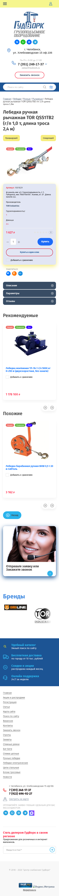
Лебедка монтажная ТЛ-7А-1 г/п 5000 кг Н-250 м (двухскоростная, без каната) (28, 369)
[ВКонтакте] (8, 273)
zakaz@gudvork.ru (31, 67)
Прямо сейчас (50, 573)
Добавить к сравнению (22, 260)
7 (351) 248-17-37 (31, 64)
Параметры (12, 293)
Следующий (48, 138)
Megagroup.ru (29, 890)
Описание (11, 285)
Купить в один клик (29, 252)
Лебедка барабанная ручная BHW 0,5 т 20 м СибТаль (29, 467)
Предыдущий (11, 138)
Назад (14, 515)
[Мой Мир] (20, 273)
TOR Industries (12, 206)
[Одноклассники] (14, 273)
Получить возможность (52, 849)
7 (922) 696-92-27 (20, 793)
